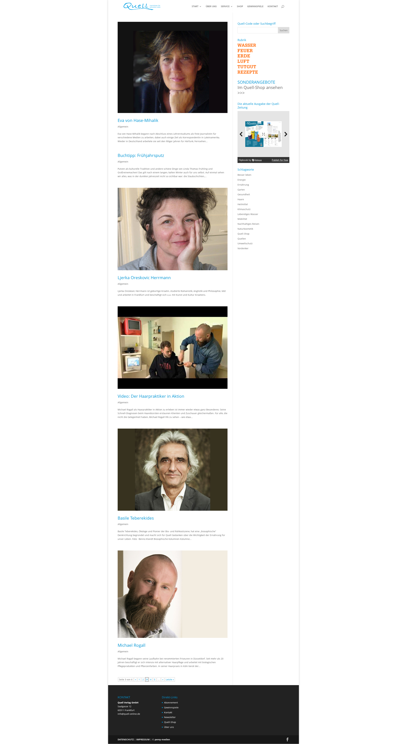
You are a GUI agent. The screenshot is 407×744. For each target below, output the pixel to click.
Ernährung (243, 184)
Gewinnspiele (171, 707)
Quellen (242, 238)
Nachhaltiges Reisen (248, 223)
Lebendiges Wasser (248, 214)
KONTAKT (273, 6)
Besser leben (244, 174)
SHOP (240, 6)
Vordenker (243, 248)
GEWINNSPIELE (255, 6)
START (195, 6)
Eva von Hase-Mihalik (138, 120)
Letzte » (170, 679)
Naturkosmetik (245, 228)
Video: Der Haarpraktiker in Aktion (151, 396)
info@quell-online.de (129, 713)
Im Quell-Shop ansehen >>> (260, 90)
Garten (241, 189)
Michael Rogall (131, 645)
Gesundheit (244, 194)
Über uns (169, 727)
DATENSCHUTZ (126, 739)
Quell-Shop (243, 233)
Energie (242, 179)
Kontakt (168, 712)
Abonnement (171, 702)
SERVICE (225, 6)
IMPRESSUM (143, 739)
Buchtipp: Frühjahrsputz (141, 155)
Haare (241, 199)
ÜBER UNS (211, 6)
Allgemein (123, 126)
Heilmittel (243, 204)
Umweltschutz (245, 243)
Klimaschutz (244, 209)
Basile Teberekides (136, 518)
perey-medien (162, 739)
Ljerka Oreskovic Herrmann (144, 277)
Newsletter (170, 717)
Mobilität (242, 218)
